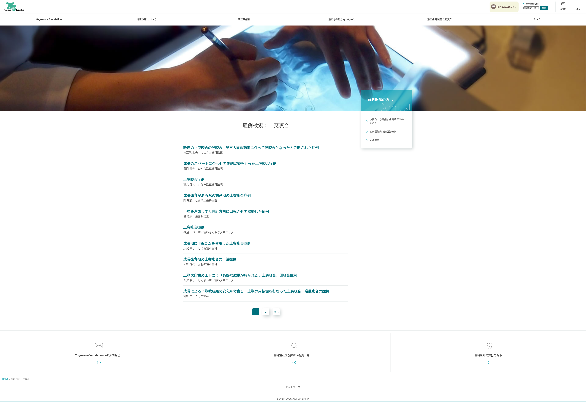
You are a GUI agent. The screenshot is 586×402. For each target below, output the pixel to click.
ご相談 (563, 8)
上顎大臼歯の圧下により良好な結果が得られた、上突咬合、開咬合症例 (240, 275)
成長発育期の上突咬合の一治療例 (209, 259)
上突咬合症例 (193, 179)
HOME (5, 379)
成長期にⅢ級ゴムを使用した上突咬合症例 (217, 243)
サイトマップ (293, 387)
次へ (276, 311)
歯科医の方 (507, 6)
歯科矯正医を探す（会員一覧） (293, 355)
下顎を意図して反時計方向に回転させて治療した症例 (226, 211)
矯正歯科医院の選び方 (439, 19)
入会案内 (374, 140)
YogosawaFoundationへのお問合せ (97, 355)
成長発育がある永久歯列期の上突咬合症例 (217, 195)
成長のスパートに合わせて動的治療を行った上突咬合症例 (229, 163)
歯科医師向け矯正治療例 (383, 131)
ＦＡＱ (537, 19)
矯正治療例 (244, 19)
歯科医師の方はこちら (488, 355)
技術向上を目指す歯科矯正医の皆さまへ (387, 121)
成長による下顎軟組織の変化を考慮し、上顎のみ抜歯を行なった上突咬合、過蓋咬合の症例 (256, 291)
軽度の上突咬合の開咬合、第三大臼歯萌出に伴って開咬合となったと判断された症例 (251, 147)
